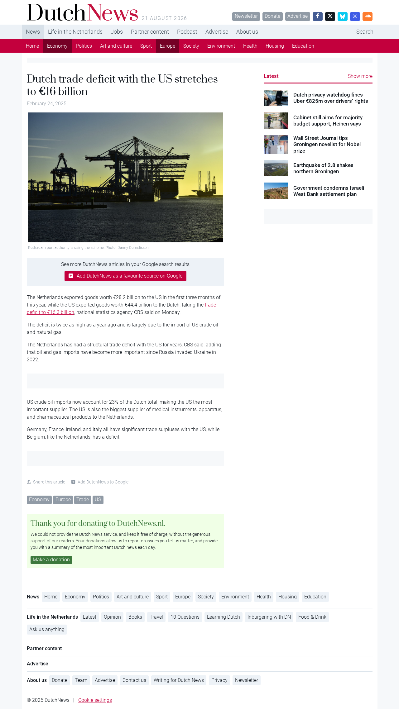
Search (364, 31)
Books (135, 617)
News (33, 31)
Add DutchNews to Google (103, 481)
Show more (360, 76)
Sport (146, 46)
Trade (82, 499)
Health (250, 46)
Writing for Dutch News (179, 680)
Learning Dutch (223, 617)
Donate (272, 16)
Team (81, 680)
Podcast (187, 31)
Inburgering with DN (269, 617)
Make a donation (51, 560)
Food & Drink (312, 617)
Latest (271, 76)
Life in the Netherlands (75, 31)
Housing (275, 46)
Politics (84, 46)
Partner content (150, 31)
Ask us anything (47, 629)
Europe (167, 46)
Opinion (112, 617)
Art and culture (116, 46)
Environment (221, 46)
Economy (57, 46)
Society (191, 46)
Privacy (219, 680)
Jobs (117, 31)
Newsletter (246, 16)
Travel (156, 617)
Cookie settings (95, 700)
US (98, 499)
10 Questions (185, 617)
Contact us (134, 680)
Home (32, 46)
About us (247, 31)
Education (303, 46)
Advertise (297, 16)
